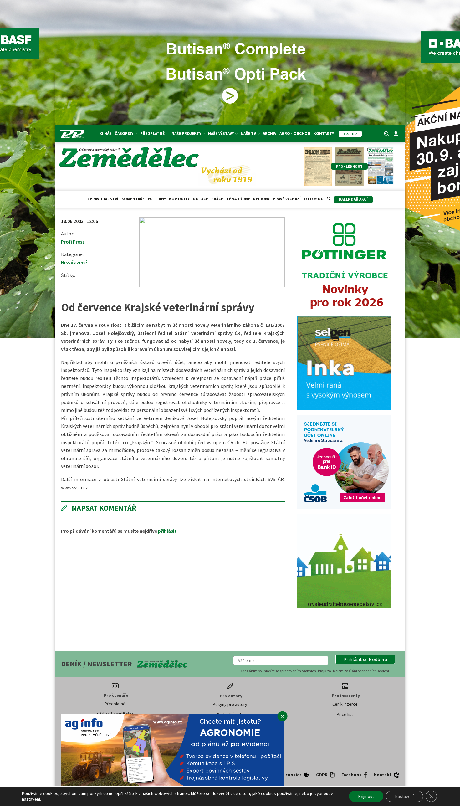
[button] (365, 659)
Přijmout (366, 796)
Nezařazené (74, 262)
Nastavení (404, 796)
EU (150, 199)
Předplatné (115, 703)
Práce (217, 199)
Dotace (200, 199)
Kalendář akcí (353, 199)
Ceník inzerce (345, 704)
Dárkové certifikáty (115, 714)
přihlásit (167, 531)
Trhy (161, 199)
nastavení (31, 799)
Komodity (179, 199)
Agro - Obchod (294, 133)
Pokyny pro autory (230, 704)
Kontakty (324, 133)
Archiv (269, 133)
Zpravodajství (102, 199)
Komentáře (133, 199)
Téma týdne (238, 199)
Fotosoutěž (317, 199)
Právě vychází (287, 199)
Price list (345, 714)
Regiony (261, 199)
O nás (106, 133)
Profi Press (72, 242)
